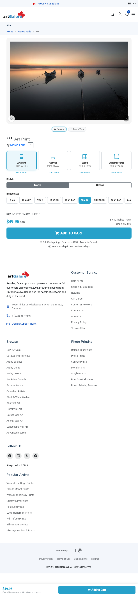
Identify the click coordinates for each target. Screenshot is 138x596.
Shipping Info (81, 558)
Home (9, 31)
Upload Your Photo (81, 349)
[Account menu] (119, 14)
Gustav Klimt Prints (17, 500)
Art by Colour (13, 373)
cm (129, 220)
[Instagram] (18, 456)
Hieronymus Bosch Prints (20, 530)
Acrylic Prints (78, 373)
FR (134, 3)
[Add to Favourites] (11, 118)
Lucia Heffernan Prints (19, 512)
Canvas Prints (79, 361)
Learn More (21, 172)
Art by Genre (13, 367)
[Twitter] (27, 456)
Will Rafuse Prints (16, 518)
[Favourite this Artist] (30, 145)
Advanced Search (16, 432)
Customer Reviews (81, 304)
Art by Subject (14, 361)
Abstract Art (13, 403)
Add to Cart (98, 590)
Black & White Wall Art (18, 397)
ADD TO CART (71, 233)
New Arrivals (13, 349)
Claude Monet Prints (17, 489)
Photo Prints (78, 355)
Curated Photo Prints (18, 355)
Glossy (100, 185)
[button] (133, 14)
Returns (75, 292)
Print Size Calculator (82, 379)
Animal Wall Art (14, 420)
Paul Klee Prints (15, 506)
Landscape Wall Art (17, 426)
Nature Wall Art (14, 414)
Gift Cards (76, 298)
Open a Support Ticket (24, 323)
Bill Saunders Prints (17, 524)
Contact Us (77, 310)
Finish (9, 179)
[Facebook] (9, 456)
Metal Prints (78, 367)
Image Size (12, 193)
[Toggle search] (112, 14)
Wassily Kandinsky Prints (20, 495)
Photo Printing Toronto (84, 385)
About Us (76, 316)
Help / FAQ (77, 280)
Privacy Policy (79, 322)
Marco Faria (24, 31)
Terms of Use (78, 328)
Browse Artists (14, 385)
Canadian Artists (15, 391)
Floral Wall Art (14, 409)
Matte (37, 185)
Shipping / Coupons (82, 286)
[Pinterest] (35, 456)
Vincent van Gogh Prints (19, 483)
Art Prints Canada (16, 379)
